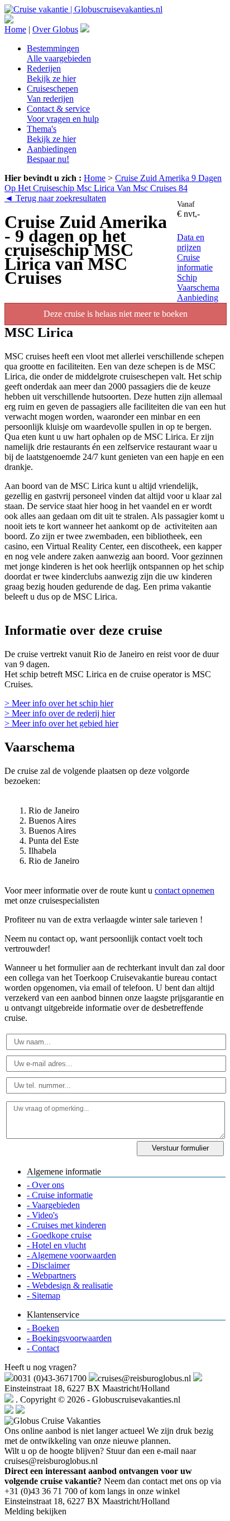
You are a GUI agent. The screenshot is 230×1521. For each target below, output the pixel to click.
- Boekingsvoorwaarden (69, 1338)
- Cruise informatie (60, 1195)
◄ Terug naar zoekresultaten (55, 198)
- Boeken (43, 1328)
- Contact (43, 1348)
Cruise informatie (195, 262)
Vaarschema (198, 287)
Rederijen (51, 73)
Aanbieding (197, 297)
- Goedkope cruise (59, 1235)
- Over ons (45, 1185)
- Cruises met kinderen (66, 1225)
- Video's (42, 1215)
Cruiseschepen (52, 93)
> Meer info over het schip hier (58, 703)
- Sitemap (43, 1295)
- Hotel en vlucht (56, 1245)
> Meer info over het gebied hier (61, 723)
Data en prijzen (190, 242)
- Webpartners (51, 1275)
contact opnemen (184, 890)
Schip (187, 277)
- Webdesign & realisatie (70, 1285)
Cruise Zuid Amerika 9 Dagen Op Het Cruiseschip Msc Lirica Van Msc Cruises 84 (113, 183)
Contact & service (63, 113)
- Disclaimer (48, 1265)
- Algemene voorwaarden (71, 1255)
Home (15, 29)
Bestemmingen (59, 53)
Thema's (51, 134)
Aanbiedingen (51, 154)
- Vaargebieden (53, 1205)
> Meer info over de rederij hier (59, 713)
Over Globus (55, 29)
